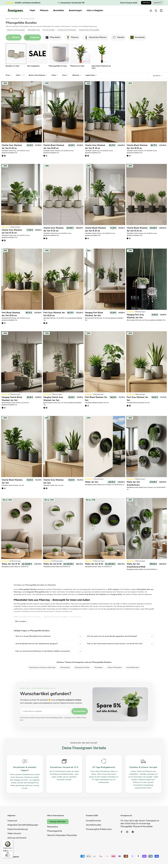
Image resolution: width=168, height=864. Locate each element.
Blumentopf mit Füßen (82, 667)
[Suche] (156, 10)
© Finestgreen (14, 857)
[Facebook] (122, 831)
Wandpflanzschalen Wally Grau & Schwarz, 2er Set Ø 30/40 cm (104, 484)
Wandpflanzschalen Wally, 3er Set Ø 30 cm (15, 566)
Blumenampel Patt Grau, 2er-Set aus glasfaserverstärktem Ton (146, 320)
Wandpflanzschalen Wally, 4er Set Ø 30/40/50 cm (142, 569)
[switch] (7, 855)
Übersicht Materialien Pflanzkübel (62, 835)
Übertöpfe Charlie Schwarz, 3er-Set (13, 485)
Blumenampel (65, 667)
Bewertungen (75, 10)
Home (8, 19)
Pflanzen (44, 10)
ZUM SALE (146, 3)
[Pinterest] (133, 831)
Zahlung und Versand (16, 838)
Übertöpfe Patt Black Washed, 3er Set (96, 402)
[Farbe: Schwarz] (2, 156)
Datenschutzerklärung (17, 829)
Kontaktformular (93, 820)
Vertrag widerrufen (58, 821)
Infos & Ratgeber (95, 10)
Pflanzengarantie (54, 831)
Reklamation (52, 826)
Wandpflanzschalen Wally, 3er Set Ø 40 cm (56, 566)
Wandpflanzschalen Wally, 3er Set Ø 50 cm (98, 566)
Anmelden (79, 711)
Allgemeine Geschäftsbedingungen (22, 825)
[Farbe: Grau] (5, 156)
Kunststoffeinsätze (133, 667)
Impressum (12, 820)
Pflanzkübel (15, 19)
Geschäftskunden (93, 825)
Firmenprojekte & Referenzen (99, 829)
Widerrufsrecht (14, 833)
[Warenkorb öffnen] (161, 10)
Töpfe (32, 10)
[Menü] (11, 841)
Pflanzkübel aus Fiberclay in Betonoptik (42, 667)
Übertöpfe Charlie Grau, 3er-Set (53, 485)
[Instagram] (127, 831)
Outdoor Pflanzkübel (114, 667)
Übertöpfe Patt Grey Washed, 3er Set (138, 402)
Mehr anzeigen (20, 621)
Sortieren (157, 75)
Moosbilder (58, 10)
